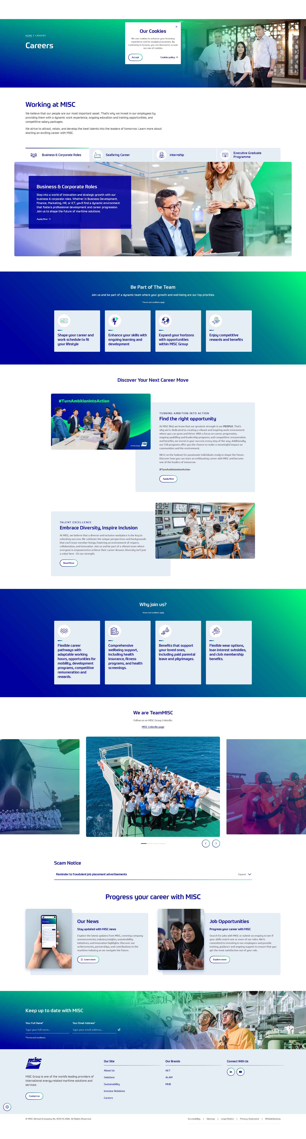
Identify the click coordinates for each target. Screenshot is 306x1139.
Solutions (109, 1077)
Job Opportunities (229, 921)
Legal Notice (227, 1118)
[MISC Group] (34, 1062)
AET (167, 1070)
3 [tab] (156, 843)
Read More (68, 563)
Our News (88, 921)
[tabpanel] (153, 787)
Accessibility (194, 1118)
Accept (135, 57)
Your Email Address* (84, 1023)
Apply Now (168, 478)
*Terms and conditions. (36, 1037)
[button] (249, 874)
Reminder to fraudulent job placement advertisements (91, 874)
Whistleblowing (272, 1118)
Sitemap (211, 1118)
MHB (168, 1084)
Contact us (34, 1096)
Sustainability (112, 1084)
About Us (109, 1070)
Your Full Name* (34, 1023)
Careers (108, 1097)
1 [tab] (143, 843)
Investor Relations (114, 1091)
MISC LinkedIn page (153, 726)
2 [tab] (150, 843)
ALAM (168, 1077)
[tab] (57, 155)
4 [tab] (162, 843)
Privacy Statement (249, 1118)
